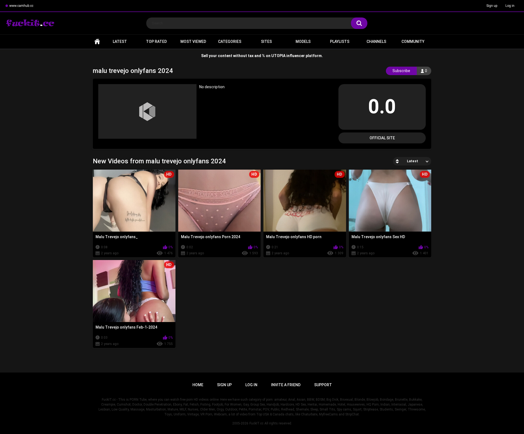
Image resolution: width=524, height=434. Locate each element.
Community (412, 41)
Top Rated (156, 41)
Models (303, 41)
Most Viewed (193, 41)
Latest (120, 41)
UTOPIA (278, 56)
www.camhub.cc (21, 6)
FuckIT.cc (256, 423)
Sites (266, 41)
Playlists (339, 41)
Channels (376, 41)
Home (97, 42)
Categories (229, 41)
